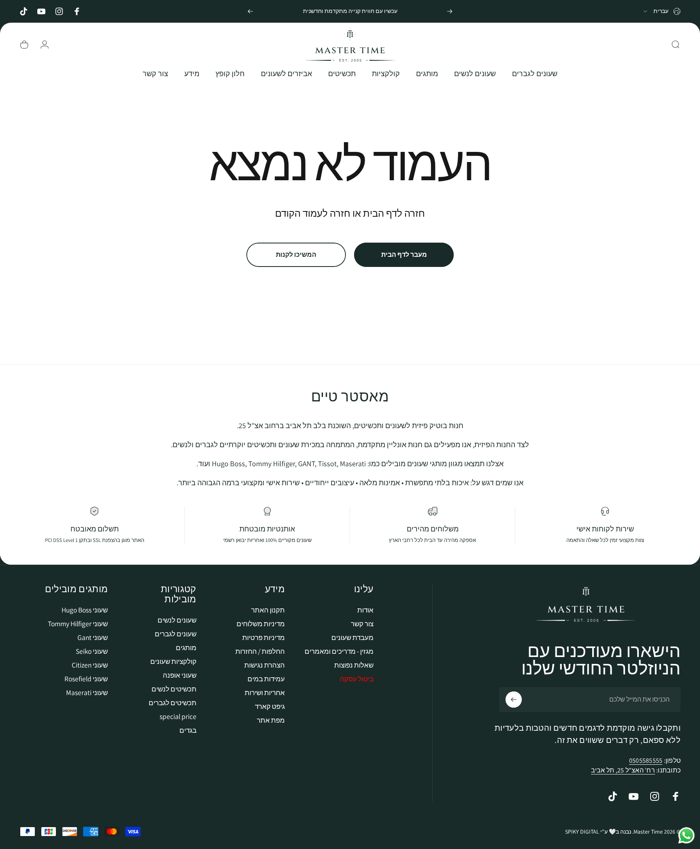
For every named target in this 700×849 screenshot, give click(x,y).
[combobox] (661, 11)
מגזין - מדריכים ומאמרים (339, 651)
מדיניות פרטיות (263, 637)
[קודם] (450, 11)
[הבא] (250, 11)
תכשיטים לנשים (174, 688)
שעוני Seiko (92, 651)
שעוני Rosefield (86, 678)
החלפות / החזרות (260, 651)
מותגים (186, 647)
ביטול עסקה (356, 678)
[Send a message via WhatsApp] (686, 835)
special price (178, 716)
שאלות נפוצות (353, 665)
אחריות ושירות (265, 692)
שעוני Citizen (90, 665)
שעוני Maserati (87, 692)
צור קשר (362, 623)
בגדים (187, 730)
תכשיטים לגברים (172, 702)
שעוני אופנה (179, 675)
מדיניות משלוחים (261, 623)
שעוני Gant (92, 637)
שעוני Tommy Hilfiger (78, 623)
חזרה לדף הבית (394, 213)
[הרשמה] (514, 699)
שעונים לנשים (177, 620)
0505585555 (645, 760)
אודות (365, 609)
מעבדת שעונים (352, 637)
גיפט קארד (270, 706)
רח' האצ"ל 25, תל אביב (623, 770)
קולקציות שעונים (173, 661)
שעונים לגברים (175, 633)
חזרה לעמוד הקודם (312, 213)
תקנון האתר (268, 609)
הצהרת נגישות (264, 665)
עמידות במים (266, 678)
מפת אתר (271, 720)
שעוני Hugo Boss (85, 609)
